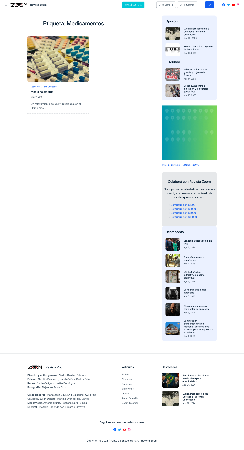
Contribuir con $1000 (183, 204)
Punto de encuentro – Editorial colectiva (180, 165)
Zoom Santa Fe (166, 5)
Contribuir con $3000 (183, 208)
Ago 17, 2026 (190, 79)
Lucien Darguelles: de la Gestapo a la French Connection (196, 31)
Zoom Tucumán (187, 5)
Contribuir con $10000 (184, 216)
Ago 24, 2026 (189, 385)
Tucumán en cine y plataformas (194, 258)
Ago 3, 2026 (189, 312)
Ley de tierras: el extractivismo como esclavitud (194, 274)
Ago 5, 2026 (189, 296)
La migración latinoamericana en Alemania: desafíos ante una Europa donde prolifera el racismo (198, 326)
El (167, 62)
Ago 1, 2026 (189, 336)
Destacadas (174, 232)
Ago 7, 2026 (189, 263)
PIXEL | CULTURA (133, 5)
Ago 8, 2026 (189, 247)
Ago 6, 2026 (189, 281)
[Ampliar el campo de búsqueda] (209, 4)
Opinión (171, 21)
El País (44, 86)
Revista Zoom (55, 367)
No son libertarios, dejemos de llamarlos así (198, 48)
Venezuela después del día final (198, 242)
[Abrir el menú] (6, 4)
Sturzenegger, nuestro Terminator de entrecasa (197, 307)
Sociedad (52, 86)
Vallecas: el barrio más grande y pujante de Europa (196, 72)
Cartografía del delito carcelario (195, 291)
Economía (35, 86)
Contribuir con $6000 (183, 212)
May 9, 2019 (37, 97)
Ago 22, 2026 (190, 38)
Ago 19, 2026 (190, 53)
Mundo (174, 62)
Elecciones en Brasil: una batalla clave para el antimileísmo (195, 378)
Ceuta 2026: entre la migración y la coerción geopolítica (196, 88)
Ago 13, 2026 (190, 95)
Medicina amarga (42, 91)
